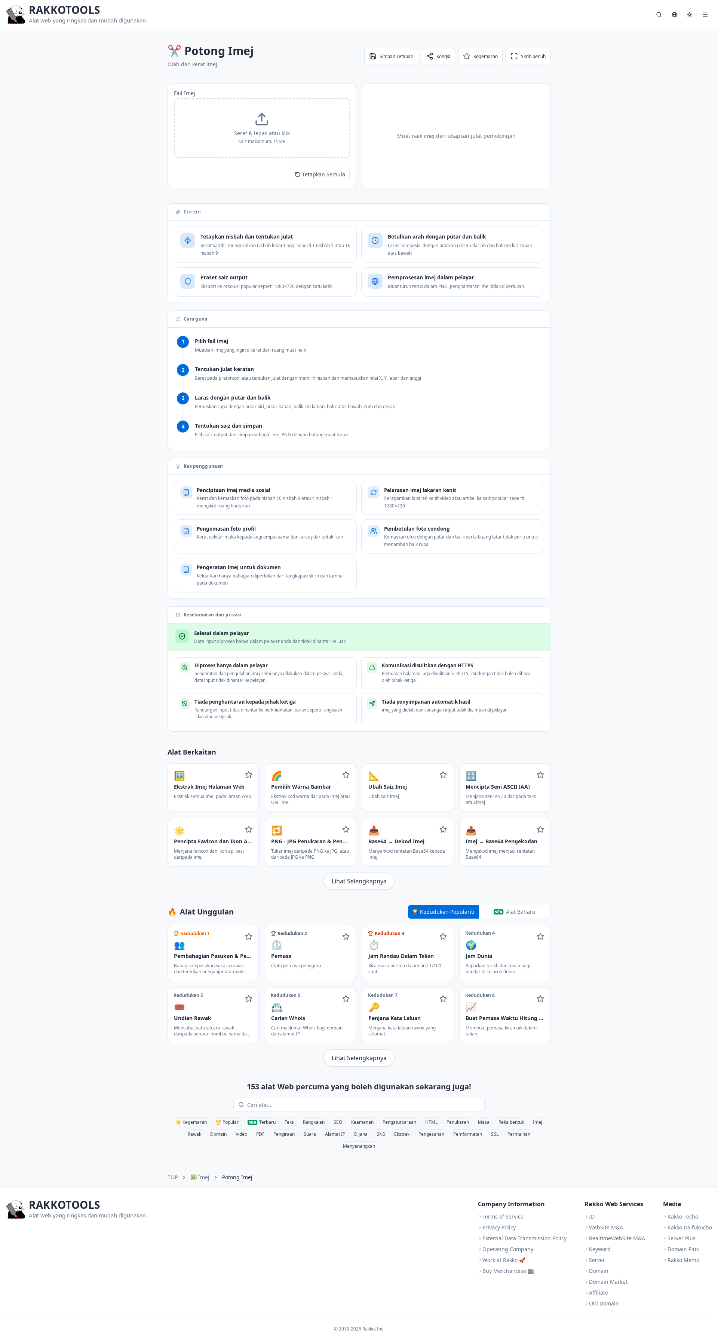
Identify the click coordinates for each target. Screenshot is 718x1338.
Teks (289, 1122)
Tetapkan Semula (323, 174)
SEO (338, 1122)
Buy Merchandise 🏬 (508, 1270)
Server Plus (682, 1238)
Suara (310, 1134)
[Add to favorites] (248, 775)
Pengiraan (284, 1134)
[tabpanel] (359, 996)
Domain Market (608, 1281)
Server (597, 1259)
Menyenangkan (359, 1146)
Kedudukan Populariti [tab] (447, 911)
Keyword (600, 1249)
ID (592, 1216)
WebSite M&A (606, 1227)
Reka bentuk (511, 1122)
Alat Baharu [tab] (521, 911)
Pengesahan (431, 1134)
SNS (381, 1134)
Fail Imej (184, 93)
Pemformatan (467, 1134)
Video (241, 1134)
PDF (260, 1134)
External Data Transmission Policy (524, 1238)
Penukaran (458, 1122)
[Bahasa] (675, 15)
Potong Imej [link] (237, 1177)
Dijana (361, 1134)
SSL (494, 1134)
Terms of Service (503, 1216)
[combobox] (364, 1104)
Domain (218, 1134)
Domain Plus (683, 1249)
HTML (431, 1122)
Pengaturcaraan (399, 1122)
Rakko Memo (683, 1259)
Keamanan (362, 1122)
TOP (173, 1177)
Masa (484, 1122)
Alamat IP (335, 1134)
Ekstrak (401, 1134)
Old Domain (604, 1303)
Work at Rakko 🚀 (503, 1259)
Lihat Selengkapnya (359, 881)
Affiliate (598, 1292)
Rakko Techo (683, 1216)
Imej (537, 1122)
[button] (262, 128)
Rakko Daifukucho (690, 1227)
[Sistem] (690, 15)
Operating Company (507, 1249)
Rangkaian (314, 1122)
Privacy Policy (499, 1227)
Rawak (194, 1134)
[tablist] (479, 912)
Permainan (518, 1134)
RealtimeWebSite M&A (617, 1238)
